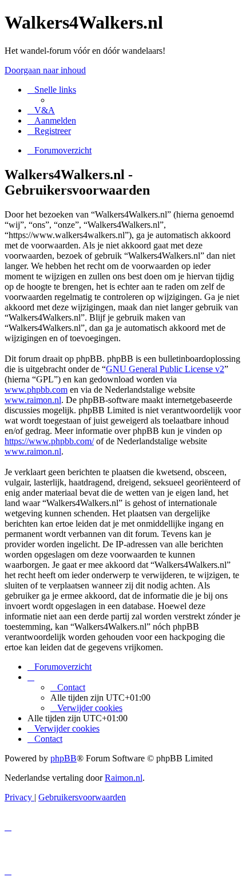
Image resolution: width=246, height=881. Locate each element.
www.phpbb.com (36, 389)
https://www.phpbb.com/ (49, 441)
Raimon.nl (123, 778)
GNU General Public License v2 (165, 369)
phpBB (63, 758)
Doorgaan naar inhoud (45, 70)
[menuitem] (41, 110)
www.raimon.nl (33, 400)
